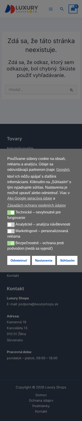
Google (62, 170)
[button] (11, 212)
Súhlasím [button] (67, 260)
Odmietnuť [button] (18, 260)
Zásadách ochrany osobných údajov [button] (36, 205)
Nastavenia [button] (43, 260)
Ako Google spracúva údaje (29, 198)
